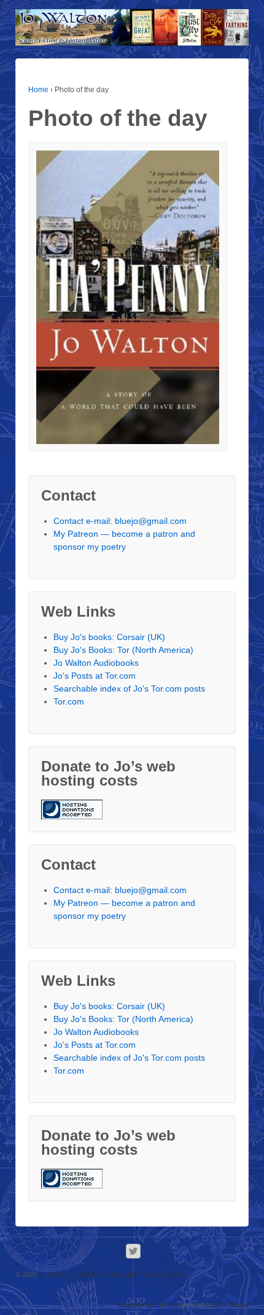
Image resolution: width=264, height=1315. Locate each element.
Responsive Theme (147, 1304)
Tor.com (68, 701)
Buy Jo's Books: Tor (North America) (123, 650)
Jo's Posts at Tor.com (94, 676)
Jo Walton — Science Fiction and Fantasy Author (110, 1274)
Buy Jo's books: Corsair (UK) (109, 637)
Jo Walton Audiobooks (96, 663)
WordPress (232, 1304)
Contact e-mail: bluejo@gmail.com (120, 521)
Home (38, 89)
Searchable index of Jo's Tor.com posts (129, 688)
